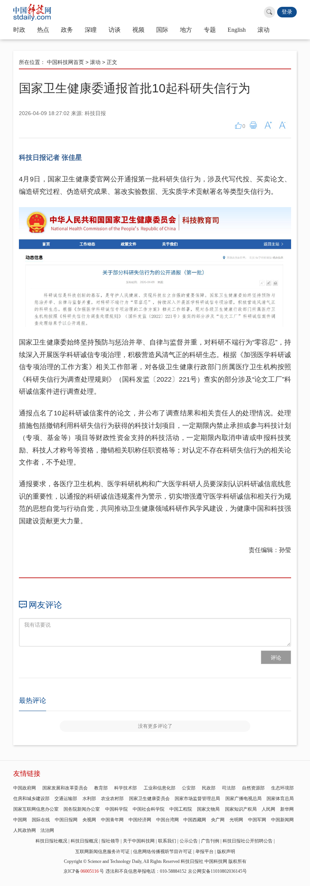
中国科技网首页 (65, 62)
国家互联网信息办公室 (36, 809)
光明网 (236, 819)
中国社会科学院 (148, 809)
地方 (186, 30)
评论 (276, 658)
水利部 (89, 798)
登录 (287, 12)
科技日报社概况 (51, 841)
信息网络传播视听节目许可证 (162, 851)
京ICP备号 (84, 871)
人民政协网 (24, 830)
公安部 (188, 788)
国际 (162, 30)
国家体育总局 (280, 798)
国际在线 (41, 819)
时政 (19, 30)
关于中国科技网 (139, 841)
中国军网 (257, 819)
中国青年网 (112, 819)
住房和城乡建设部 (31, 798)
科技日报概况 (84, 841)
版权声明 (226, 851)
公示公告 (189, 841)
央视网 (89, 819)
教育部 (101, 788)
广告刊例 (210, 841)
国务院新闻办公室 (82, 809)
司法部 (229, 788)
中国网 (20, 819)
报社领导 (110, 841)
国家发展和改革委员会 (65, 788)
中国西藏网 (194, 819)
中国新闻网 (282, 819)
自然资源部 (253, 788)
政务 (67, 30)
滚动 (263, 30)
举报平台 (204, 851)
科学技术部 (125, 788)
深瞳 (91, 30)
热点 (43, 30)
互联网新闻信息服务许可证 (102, 851)
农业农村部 (112, 798)
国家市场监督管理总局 (197, 798)
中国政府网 (24, 788)
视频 (138, 30)
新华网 (287, 809)
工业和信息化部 (159, 788)
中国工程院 (180, 809)
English (237, 30)
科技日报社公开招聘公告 (248, 841)
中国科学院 (116, 809)
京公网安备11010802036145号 (217, 871)
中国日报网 (66, 819)
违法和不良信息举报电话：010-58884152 (145, 871)
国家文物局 (208, 809)
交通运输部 (65, 798)
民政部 (208, 788)
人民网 (268, 809)
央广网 (218, 819)
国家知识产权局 (241, 809)
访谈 (114, 30)
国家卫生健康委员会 (149, 798)
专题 (210, 30)
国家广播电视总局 (243, 798)
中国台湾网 (167, 819)
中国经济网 (140, 819)
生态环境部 (282, 788)
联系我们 (167, 841)
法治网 (47, 830)
